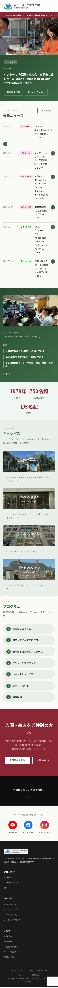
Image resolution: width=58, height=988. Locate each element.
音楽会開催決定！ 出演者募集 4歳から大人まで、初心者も (41, 268)
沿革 (6, 908)
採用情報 (8, 962)
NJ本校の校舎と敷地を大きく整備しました (41, 212)
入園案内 (8, 956)
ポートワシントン (12, 940)
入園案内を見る (17, 780)
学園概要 (8, 898)
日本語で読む (13, 92)
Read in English (36, 92)
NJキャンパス (10, 924)
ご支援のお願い (11, 967)
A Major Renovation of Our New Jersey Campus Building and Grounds (41, 187)
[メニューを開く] (51, 6)
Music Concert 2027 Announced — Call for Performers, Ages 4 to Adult (41, 239)
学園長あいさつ (11, 903)
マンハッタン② (11, 935)
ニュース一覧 (46, 110)
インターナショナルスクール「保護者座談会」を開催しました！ (40, 160)
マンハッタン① (11, 930)
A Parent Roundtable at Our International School (43, 132)
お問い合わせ (42, 780)
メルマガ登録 (10, 972)
